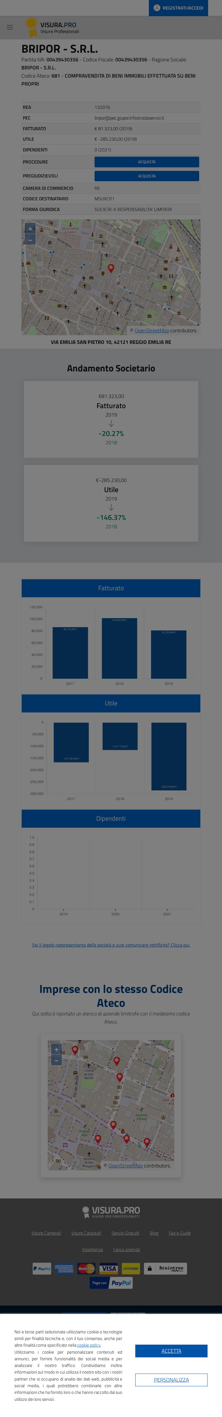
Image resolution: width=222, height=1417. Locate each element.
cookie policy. (89, 1345)
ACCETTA (172, 1351)
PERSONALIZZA (171, 1380)
